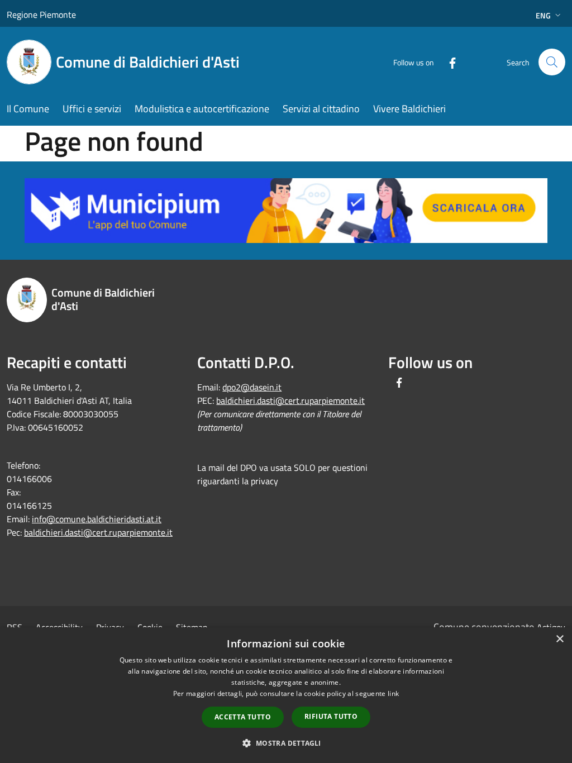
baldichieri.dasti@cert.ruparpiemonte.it (98, 532)
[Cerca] (551, 62)
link (393, 693)
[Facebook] (448, 61)
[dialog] (286, 695)
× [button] (559, 639)
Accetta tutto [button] (242, 717)
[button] (286, 743)
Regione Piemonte (41, 14)
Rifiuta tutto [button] (331, 716)
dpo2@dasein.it (252, 387)
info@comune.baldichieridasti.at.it (96, 519)
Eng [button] (543, 15)
